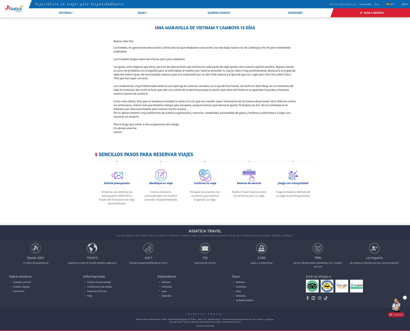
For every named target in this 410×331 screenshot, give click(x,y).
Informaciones (94, 276)
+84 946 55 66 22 (214, 319)
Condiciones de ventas (99, 286)
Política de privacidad (99, 282)
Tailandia (166, 295)
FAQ (89, 295)
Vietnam (166, 282)
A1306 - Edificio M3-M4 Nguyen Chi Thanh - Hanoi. (182, 319)
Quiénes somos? (219, 13)
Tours (236, 276)
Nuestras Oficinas (97, 291)
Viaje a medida (374, 13)
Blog (376, 4)
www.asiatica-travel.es (231, 322)
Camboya (166, 286)
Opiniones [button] (295, 13)
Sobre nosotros (20, 276)
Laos (164, 291)
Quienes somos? (22, 282)
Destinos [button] (65, 13)
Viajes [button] (142, 13)
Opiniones (18, 291)
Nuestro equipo (21, 286)
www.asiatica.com (206, 322)
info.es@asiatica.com (345, 4)
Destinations (166, 276)
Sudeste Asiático (245, 300)
